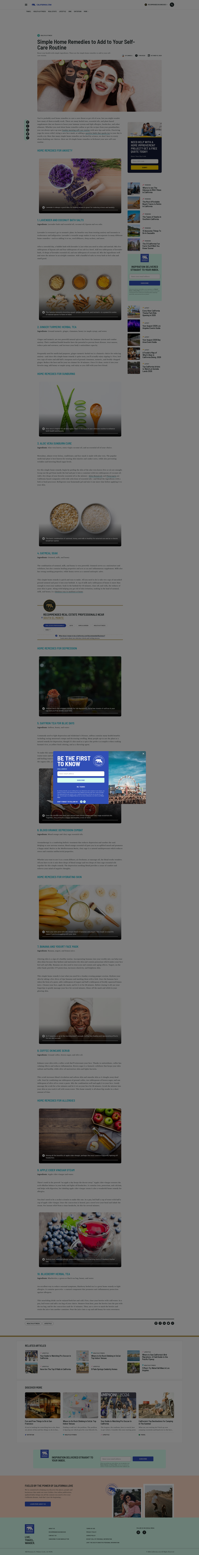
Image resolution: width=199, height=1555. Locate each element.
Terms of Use (73, 796)
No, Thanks (81, 787)
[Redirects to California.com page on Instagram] (81, 801)
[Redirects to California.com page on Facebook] (84, 801)
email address (62, 769)
